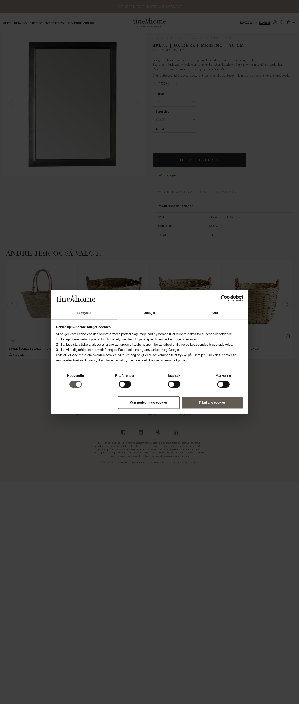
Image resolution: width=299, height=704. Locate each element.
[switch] (125, 384)
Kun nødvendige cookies (149, 402)
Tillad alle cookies (212, 402)
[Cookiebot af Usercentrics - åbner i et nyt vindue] (224, 298)
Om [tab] (215, 313)
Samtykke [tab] (83, 313)
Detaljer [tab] (150, 313)
